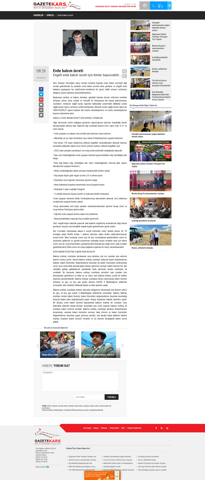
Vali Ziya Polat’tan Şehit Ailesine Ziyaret (152, 467)
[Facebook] (41, 89)
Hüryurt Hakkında (134, 428)
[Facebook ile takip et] (156, 428)
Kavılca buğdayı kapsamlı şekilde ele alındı (118, 470)
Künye (96, 428)
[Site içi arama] (167, 428)
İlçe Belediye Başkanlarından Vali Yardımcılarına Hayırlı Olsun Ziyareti (79, 463)
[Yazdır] (41, 110)
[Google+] (41, 99)
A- (124, 76)
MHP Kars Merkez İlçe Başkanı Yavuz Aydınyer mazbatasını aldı (80, 467)
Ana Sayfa (87, 428)
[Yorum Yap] (41, 115)
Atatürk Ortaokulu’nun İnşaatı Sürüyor (152, 463)
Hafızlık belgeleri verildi (111, 467)
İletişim (104, 428)
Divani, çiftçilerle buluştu (147, 460)
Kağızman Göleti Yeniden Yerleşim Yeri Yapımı (81, 456)
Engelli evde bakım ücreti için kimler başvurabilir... (87, 75)
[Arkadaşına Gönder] (41, 104)
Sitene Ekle (114, 428)
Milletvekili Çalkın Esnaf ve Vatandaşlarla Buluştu (117, 463)
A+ (124, 71)
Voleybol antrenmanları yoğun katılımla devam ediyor (116, 456)
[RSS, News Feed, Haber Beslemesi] (161, 428)
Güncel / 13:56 (115, 5)
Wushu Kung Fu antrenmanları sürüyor (82, 460)
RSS (123, 428)
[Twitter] (41, 94)
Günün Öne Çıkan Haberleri (78, 448)
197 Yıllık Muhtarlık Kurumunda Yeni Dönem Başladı (80, 470)
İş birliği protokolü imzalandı (148, 456)
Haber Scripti (40, 467)
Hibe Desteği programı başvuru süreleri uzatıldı (151, 470)
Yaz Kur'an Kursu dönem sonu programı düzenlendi (116, 460)
